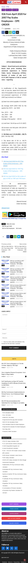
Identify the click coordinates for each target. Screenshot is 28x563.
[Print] (17, 32)
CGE (3, 265)
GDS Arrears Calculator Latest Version (12, 455)
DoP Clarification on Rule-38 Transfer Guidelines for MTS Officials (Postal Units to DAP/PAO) (14, 383)
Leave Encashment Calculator (10, 448)
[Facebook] (3, 32)
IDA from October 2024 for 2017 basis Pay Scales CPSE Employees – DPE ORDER (18, 287)
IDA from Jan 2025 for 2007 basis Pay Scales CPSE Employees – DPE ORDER (17, 262)
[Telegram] (13, 32)
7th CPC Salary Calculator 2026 (11, 441)
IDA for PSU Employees (8, 228)
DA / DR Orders (7, 415)
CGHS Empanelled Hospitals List (11, 446)
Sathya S (4, 367)
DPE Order (8, 10)
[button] (2, 2)
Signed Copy (5, 208)
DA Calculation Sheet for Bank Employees (13, 424)
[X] (6, 32)
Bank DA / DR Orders (8, 417)
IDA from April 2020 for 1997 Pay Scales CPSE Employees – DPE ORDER (13, 171)
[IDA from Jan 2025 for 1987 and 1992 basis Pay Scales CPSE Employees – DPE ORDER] (5, 278)
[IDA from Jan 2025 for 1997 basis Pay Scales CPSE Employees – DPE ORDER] (5, 270)
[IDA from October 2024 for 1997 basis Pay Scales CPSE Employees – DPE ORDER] (5, 303)
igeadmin (7, 28)
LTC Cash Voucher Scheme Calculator (12, 443)
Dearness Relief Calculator (9, 431)
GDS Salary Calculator (8, 457)
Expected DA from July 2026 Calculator (13, 419)
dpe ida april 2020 (7, 226)
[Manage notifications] (24, 560)
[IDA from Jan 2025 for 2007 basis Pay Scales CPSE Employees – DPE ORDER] (5, 262)
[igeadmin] (3, 28)
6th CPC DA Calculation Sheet (10, 422)
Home (3, 7)
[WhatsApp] (10, 32)
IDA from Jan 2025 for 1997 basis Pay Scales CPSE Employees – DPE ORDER (17, 270)
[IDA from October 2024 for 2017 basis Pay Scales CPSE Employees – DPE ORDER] (5, 286)
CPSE (7, 7)
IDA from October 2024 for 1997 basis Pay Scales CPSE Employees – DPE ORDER (18, 303)
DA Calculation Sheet (8, 412)
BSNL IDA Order (11, 224)
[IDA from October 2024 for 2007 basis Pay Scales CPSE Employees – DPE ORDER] (5, 295)
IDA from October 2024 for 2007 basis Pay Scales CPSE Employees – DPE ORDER (18, 295)
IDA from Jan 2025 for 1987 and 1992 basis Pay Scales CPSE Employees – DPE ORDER (18, 279)
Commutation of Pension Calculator (12, 488)
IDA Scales (15, 10)
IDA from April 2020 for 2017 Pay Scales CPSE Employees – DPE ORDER (13, 163)
